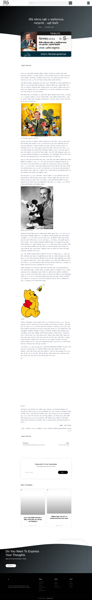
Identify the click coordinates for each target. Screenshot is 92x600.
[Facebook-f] (9, 590)
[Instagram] (15, 590)
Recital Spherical (50, 598)
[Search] (70, 3)
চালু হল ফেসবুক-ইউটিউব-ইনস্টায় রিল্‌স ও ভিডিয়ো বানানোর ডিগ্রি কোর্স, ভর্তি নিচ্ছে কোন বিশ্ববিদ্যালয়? (33, 519)
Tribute (40, 27)
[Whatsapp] (18, 590)
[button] (88, 3)
